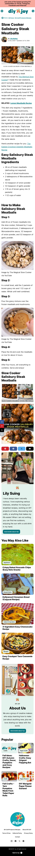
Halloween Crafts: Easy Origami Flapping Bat (25, 759)
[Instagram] (12, 841)
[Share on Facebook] (2, 422)
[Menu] (2, 11)
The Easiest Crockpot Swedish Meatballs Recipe (16, 147)
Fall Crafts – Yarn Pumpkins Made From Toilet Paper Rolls (8, 790)
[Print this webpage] (2, 434)
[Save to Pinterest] (2, 426)
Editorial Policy (17, 833)
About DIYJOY (27, 829)
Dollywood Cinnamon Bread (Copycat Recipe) (16, 598)
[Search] (33, 11)
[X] (19, 841)
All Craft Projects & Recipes (23, 18)
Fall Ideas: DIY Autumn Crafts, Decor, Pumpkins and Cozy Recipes (9, 761)
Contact (17, 837)
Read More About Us (17, 731)
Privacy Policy (28, 833)
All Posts (11, 18)
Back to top (16, 852)
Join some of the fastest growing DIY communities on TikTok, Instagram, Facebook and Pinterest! (17, 3)
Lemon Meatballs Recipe (21, 103)
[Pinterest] (23, 841)
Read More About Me (11, 532)
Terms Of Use (6, 833)
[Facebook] (16, 841)
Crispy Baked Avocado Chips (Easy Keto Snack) (17, 568)
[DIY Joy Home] (18, 11)
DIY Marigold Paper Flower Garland (25, 786)
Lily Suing (14, 39)
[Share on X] (2, 430)
